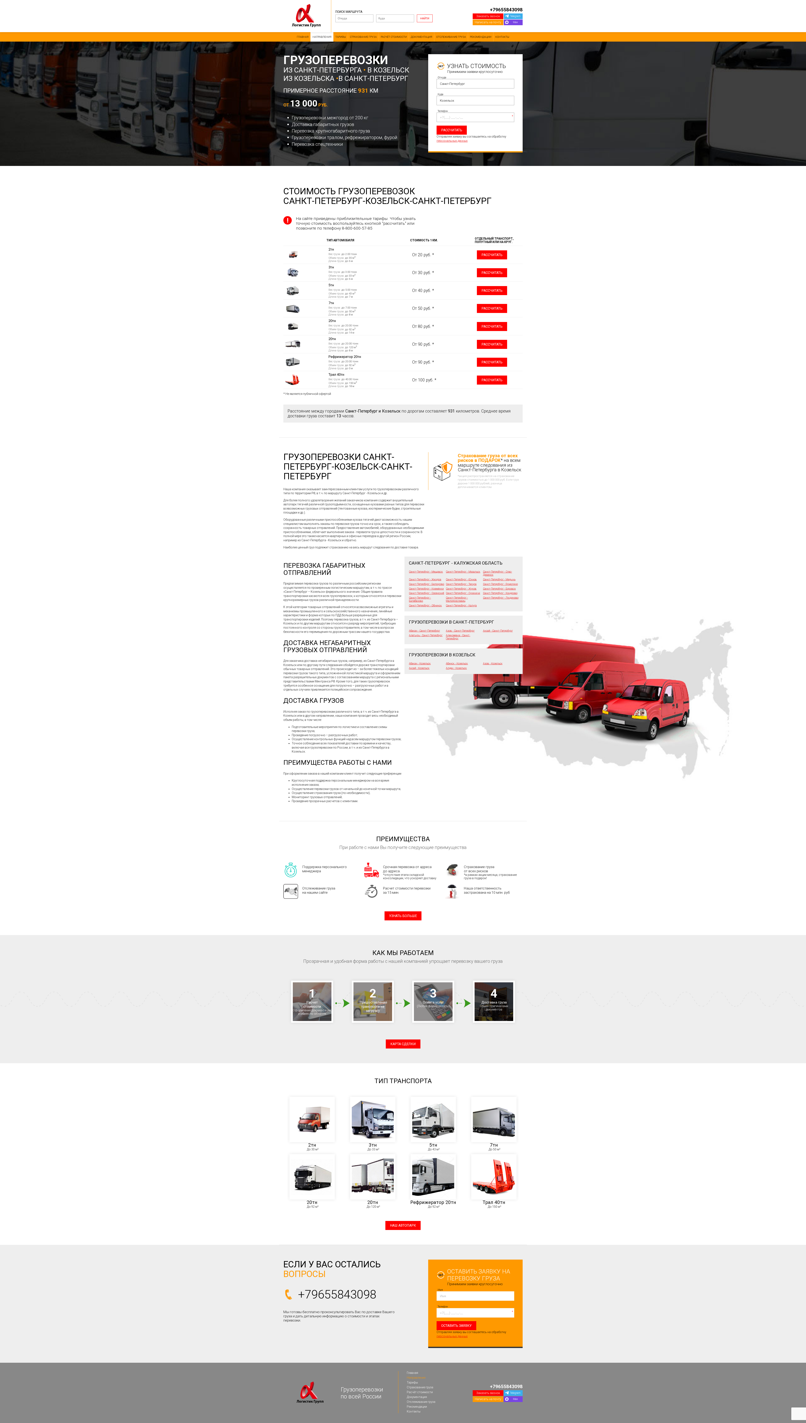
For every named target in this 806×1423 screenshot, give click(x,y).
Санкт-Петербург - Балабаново (420, 599)
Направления (322, 36)
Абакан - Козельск (420, 663)
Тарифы (340, 36)
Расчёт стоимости (394, 36)
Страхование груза (363, 36)
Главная (303, 36)
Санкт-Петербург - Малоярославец (457, 599)
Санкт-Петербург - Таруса (461, 584)
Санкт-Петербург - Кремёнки (426, 588)
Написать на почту (488, 22)
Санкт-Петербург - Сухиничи (463, 593)
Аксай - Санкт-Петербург (498, 630)
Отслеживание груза (451, 36)
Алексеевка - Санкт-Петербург (458, 637)
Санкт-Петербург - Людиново (500, 597)
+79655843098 (506, 9)
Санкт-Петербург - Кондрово (500, 593)
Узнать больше (403, 916)
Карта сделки (403, 1044)
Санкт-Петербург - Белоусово (426, 584)
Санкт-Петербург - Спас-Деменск (497, 573)
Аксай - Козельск (419, 668)
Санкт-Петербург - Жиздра (425, 579)
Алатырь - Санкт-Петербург (425, 635)
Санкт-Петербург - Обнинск (425, 605)
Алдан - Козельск (456, 668)
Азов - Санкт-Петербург (460, 630)
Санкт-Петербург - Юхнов (461, 579)
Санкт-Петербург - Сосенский (426, 593)
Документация (421, 36)
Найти (424, 18)
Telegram (515, 16)
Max (515, 22)
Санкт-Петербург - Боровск (499, 588)
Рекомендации (480, 36)
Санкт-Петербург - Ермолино (500, 584)
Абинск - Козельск (457, 663)
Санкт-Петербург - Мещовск (426, 571)
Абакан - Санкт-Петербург (424, 630)
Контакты (502, 36)
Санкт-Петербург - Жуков (461, 588)
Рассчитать (492, 255)
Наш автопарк (403, 1225)
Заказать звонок (488, 16)
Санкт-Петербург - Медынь (499, 579)
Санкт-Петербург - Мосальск (463, 571)
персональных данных (452, 140)
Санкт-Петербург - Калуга (461, 605)
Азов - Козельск (492, 663)
